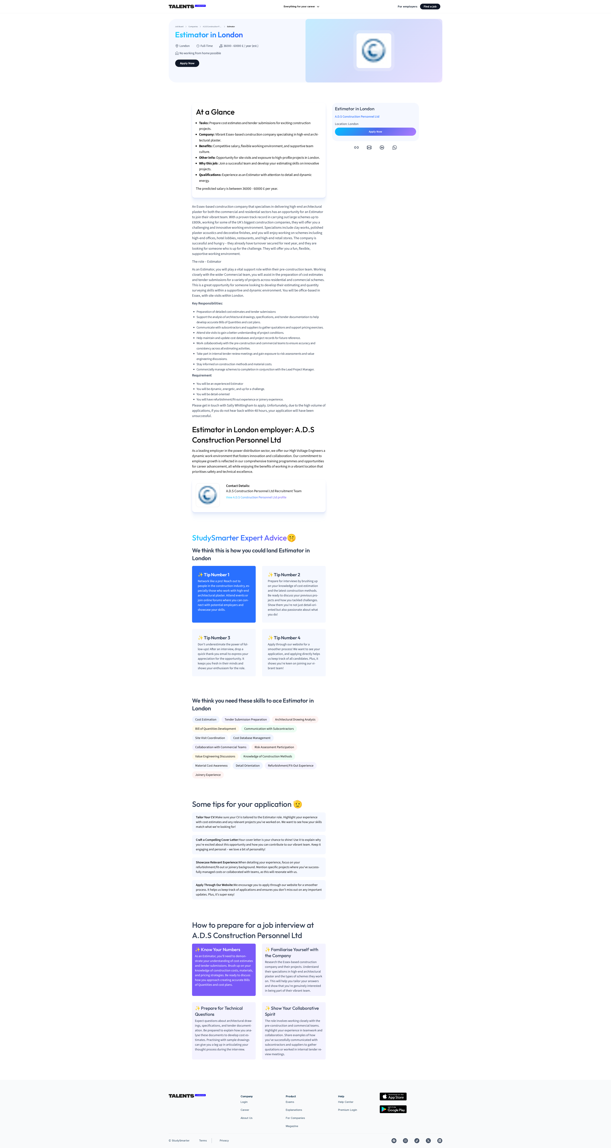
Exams (290, 1102)
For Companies (295, 1118)
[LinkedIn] (439, 1140)
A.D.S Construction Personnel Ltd (357, 116)
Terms (203, 1140)
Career (245, 1110)
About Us (247, 1118)
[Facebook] (394, 1140)
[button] (356, 147)
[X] (428, 1140)
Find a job (430, 6)
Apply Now (187, 63)
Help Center (345, 1102)
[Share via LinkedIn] (381, 147)
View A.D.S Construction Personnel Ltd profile (256, 497)
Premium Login (347, 1110)
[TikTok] (416, 1140)
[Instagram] (405, 1140)
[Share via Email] (369, 147)
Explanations (294, 1110)
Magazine (292, 1126)
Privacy (224, 1140)
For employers (407, 6)
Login (244, 1102)
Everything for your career (299, 6)
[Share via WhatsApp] (394, 147)
